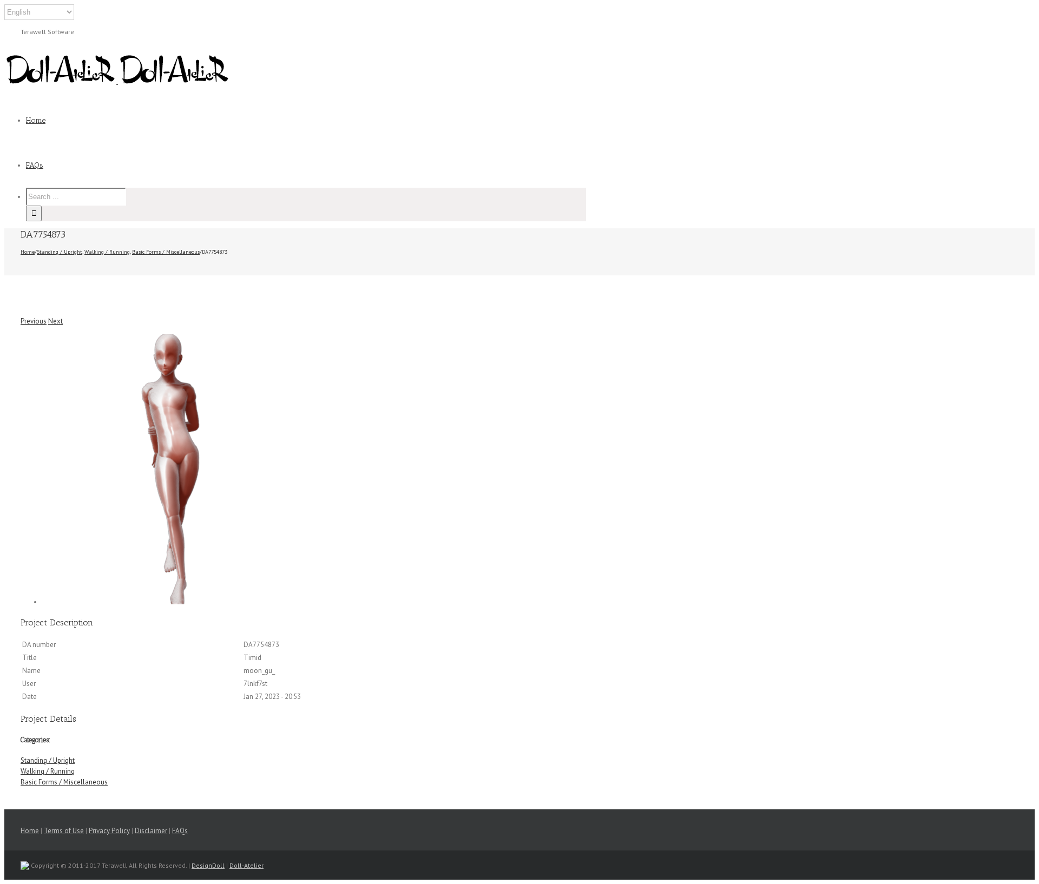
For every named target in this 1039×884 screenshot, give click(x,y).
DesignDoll (208, 865)
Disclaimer (151, 830)
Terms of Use (64, 830)
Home (30, 830)
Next (55, 321)
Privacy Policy (109, 830)
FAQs (180, 830)
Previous (34, 321)
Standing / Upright (48, 760)
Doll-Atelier (246, 865)
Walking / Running (48, 771)
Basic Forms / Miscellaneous (64, 782)
